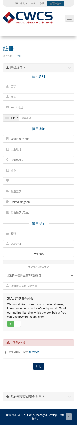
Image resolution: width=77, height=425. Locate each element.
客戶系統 (7, 56)
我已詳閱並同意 (24, 352)
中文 (22, 3)
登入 (33, 3)
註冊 (42, 3)
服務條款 (34, 352)
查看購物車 (55, 3)
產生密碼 (39, 253)
